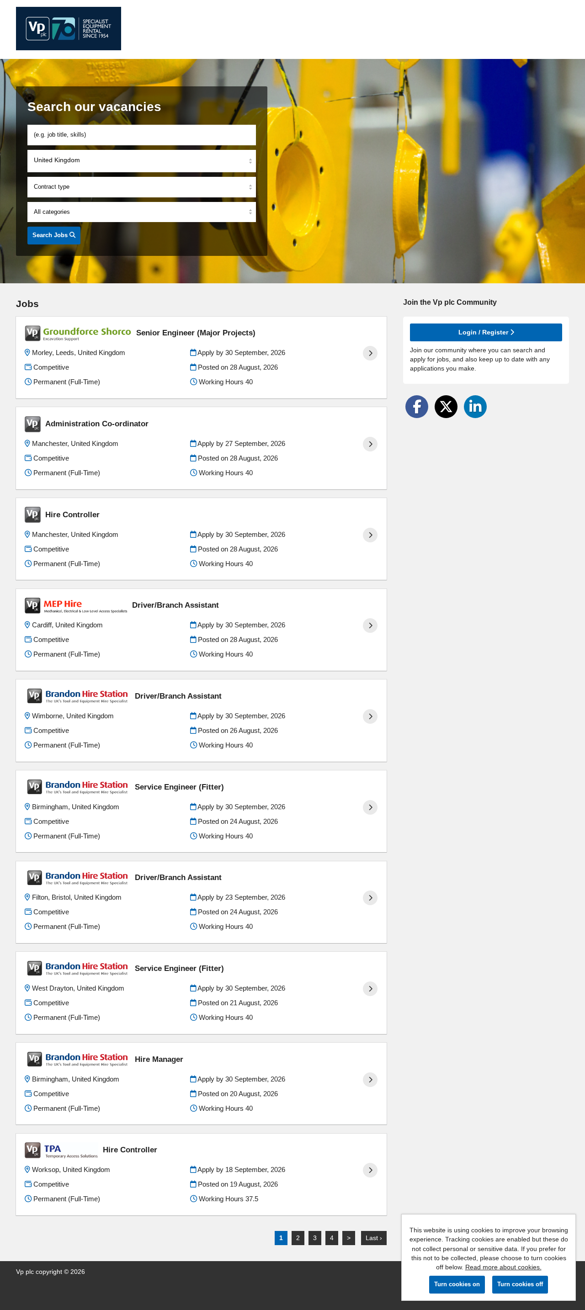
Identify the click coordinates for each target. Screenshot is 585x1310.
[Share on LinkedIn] (475, 406)
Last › (374, 1237)
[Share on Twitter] (446, 406)
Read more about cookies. (503, 1267)
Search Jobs (50, 235)
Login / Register (484, 332)
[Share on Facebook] (416, 406)
